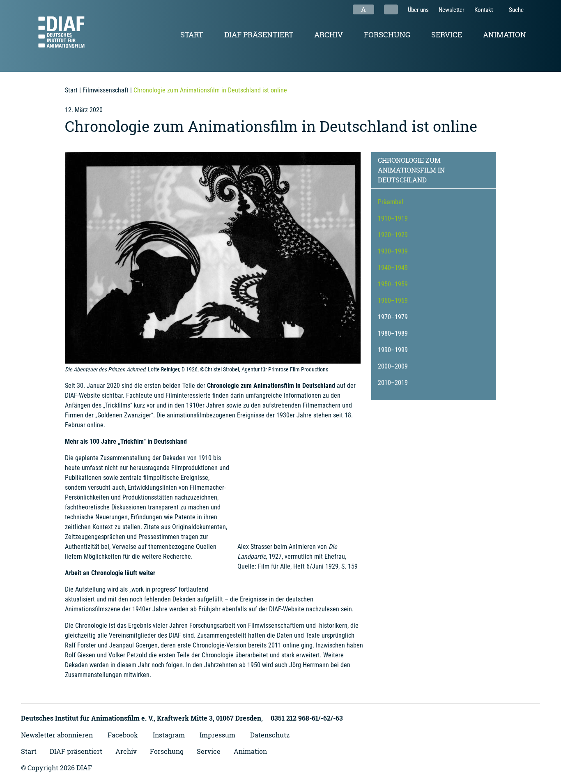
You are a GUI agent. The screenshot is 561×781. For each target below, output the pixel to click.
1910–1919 (393, 218)
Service (446, 34)
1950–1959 (393, 284)
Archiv (328, 34)
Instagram (169, 734)
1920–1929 (393, 235)
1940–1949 (393, 268)
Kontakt (483, 10)
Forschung (387, 34)
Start (191, 34)
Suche (516, 10)
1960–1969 (393, 300)
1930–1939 (393, 251)
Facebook (123, 734)
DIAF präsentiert (258, 34)
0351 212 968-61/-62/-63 (307, 718)
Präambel (390, 202)
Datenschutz (270, 734)
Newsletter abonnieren (57, 734)
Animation (504, 34)
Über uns (418, 10)
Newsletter (451, 10)
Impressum (217, 734)
